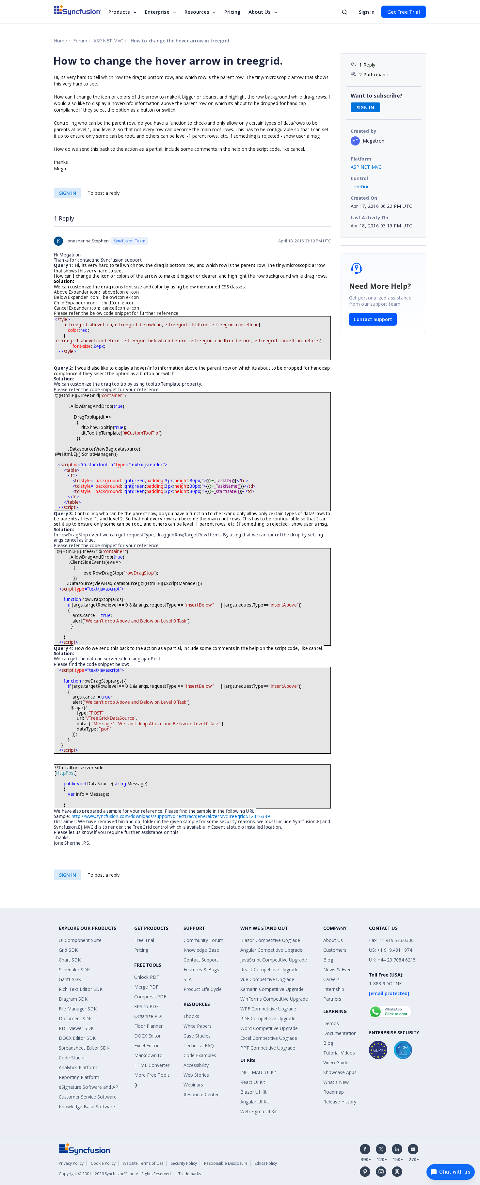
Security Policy (184, 1163)
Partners (332, 999)
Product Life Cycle (203, 989)
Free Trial (144, 940)
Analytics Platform (78, 1067)
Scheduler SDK (74, 969)
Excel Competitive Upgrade (268, 1038)
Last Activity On (370, 217)
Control (360, 178)
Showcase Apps (340, 1072)
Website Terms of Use (143, 1163)
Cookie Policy (103, 1163)
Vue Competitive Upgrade (267, 979)
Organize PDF (149, 1016)
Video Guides (337, 1062)
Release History (339, 1102)
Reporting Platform (79, 1077)
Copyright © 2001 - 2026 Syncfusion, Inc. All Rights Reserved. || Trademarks (130, 1174)
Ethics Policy (266, 1163)
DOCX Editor (147, 1036)
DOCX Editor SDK (77, 1038)
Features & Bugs (201, 969)
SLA (188, 979)
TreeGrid (360, 186)
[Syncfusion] (85, 1148)
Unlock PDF (146, 977)
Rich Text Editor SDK (81, 989)
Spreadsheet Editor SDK (84, 1048)
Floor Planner (148, 1026)
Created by (363, 131)
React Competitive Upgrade (269, 969)
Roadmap (333, 1092)
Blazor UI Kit (253, 1092)
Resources (196, 11)
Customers (334, 950)
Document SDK (75, 1018)
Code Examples (200, 1055)
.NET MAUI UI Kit (258, 1072)
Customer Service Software (88, 1097)
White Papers (198, 1026)
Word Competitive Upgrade (269, 1028)
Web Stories (196, 1075)
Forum (80, 41)
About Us (259, 11)
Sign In (367, 11)
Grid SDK (68, 950)
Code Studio (72, 1057)
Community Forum (203, 940)
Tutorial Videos (339, 1053)
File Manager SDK (78, 1009)
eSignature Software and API (89, 1087)
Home (60, 41)
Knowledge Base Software (87, 1106)
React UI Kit (252, 1082)
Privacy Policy (71, 1163)
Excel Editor (146, 1045)
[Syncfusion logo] (77, 10)
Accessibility (196, 1065)
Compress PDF (150, 996)
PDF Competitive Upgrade (268, 1018)
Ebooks (191, 1016)
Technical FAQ (199, 1045)
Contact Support (373, 319)
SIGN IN (67, 193)
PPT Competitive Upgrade (267, 1048)
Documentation (340, 1033)
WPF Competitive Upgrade (268, 1009)
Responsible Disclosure (226, 1163)
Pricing (232, 11)
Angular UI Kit (254, 1102)
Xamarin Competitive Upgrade (272, 989)
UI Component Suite (80, 940)
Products (119, 11)
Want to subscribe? (377, 95)
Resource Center (201, 1094)
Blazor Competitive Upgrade (270, 940)
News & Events (339, 969)
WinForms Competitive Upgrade (274, 999)
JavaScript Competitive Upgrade (273, 960)
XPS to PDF (146, 1006)
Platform (361, 159)
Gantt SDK (70, 979)
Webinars (193, 1085)
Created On (364, 198)
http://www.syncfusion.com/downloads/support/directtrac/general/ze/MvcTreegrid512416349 (171, 816)
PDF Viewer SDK (76, 1028)
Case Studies (197, 1036)
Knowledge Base (201, 950)
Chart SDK (70, 960)
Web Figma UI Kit (258, 1111)
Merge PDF (146, 987)
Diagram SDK (73, 999)
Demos (331, 1023)
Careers (331, 979)
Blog (328, 960)
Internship (333, 989)
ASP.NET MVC (108, 41)
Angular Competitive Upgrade (271, 950)
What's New (336, 1082)
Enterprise (157, 11)
